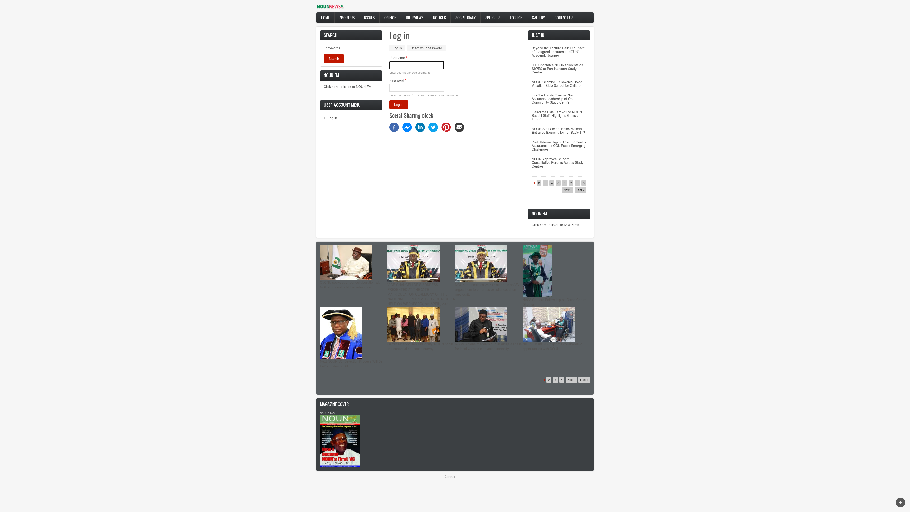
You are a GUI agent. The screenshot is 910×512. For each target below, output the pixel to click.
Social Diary (465, 17)
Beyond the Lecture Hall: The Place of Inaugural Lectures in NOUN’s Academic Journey (558, 52)
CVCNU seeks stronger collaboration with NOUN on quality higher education (351, 284)
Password (396, 80)
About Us (347, 17)
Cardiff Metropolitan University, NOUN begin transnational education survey (420, 346)
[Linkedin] (420, 126)
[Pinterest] (446, 126)
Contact (450, 476)
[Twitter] (433, 126)
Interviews (414, 17)
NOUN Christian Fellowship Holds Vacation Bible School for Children (557, 83)
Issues (369, 17)
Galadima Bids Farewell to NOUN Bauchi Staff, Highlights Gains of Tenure (557, 116)
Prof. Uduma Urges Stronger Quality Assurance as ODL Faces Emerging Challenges (559, 146)
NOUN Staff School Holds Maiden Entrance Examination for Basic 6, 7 (558, 130)
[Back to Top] (900, 502)
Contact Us (564, 17)
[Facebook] (394, 126)
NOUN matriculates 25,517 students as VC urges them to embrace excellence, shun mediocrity (487, 289)
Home (325, 17)
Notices (439, 17)
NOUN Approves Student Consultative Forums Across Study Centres (557, 162)
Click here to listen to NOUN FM (348, 86)
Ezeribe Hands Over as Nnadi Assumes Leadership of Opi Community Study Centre (554, 99)
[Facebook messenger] (407, 126)
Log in (332, 117)
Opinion (390, 17)
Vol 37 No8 (328, 413)
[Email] (459, 126)
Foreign (516, 17)
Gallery (538, 17)
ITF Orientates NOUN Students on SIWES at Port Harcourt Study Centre (557, 69)
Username (397, 57)
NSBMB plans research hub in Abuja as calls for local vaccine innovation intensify (488, 346)
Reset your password (426, 48)
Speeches (492, 17)
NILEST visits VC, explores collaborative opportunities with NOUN (552, 346)
